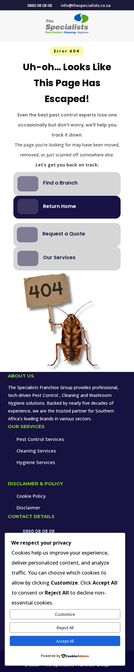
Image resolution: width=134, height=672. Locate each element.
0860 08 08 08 (39, 531)
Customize (65, 614)
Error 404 (67, 51)
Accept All (65, 641)
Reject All (65, 627)
